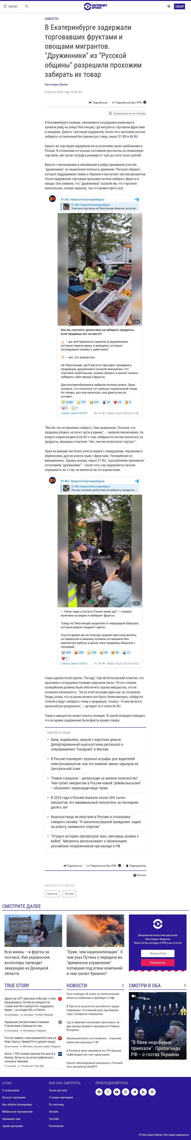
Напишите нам (11, 1118)
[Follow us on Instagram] (125, 1091)
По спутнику (56, 1104)
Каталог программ (13, 1097)
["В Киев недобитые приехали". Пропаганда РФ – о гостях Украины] (158, 1026)
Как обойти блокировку (17, 1104)
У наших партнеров (61, 1097)
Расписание (56, 1126)
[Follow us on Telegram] (134, 1091)
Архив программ (12, 1126)
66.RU (134, 136)
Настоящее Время (56, 84)
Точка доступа (58, 1090)
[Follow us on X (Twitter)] (107, 1091)
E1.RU (122, 136)
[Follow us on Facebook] (99, 1091)
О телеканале (10, 1090)
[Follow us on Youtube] (116, 1091)
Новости (51, 19)
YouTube (54, 1118)
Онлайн (53, 1111)
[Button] (98, 102)
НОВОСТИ (77, 986)
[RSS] (143, 1091)
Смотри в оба (145, 986)
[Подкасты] (152, 1091)
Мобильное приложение (17, 1111)
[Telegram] (168, 6)
